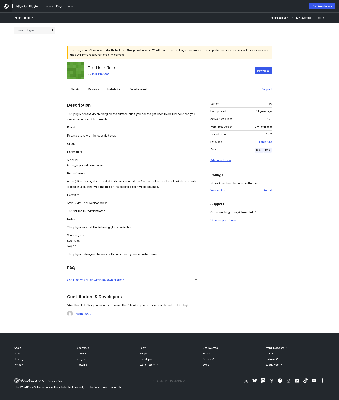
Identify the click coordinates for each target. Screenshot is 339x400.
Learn (143, 347)
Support (267, 89)
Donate (208, 359)
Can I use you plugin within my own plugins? (95, 280)
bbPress (272, 359)
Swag (207, 364)
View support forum (223, 220)
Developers (147, 359)
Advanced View (220, 160)
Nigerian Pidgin (56, 381)
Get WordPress (322, 6)
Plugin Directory (23, 17)
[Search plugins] (51, 30)
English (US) (265, 141)
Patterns (82, 364)
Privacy (18, 364)
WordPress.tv (149, 364)
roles (259, 150)
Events (207, 353)
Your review (218, 190)
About (17, 347)
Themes (82, 353)
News (17, 353)
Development (138, 89)
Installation (114, 89)
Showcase (83, 347)
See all (267, 190)
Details (75, 89)
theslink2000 (100, 74)
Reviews (93, 89)
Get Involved (210, 347)
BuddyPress (274, 364)
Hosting (18, 359)
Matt (270, 353)
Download (263, 70)
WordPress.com (276, 347)
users (267, 150)
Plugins (81, 359)
